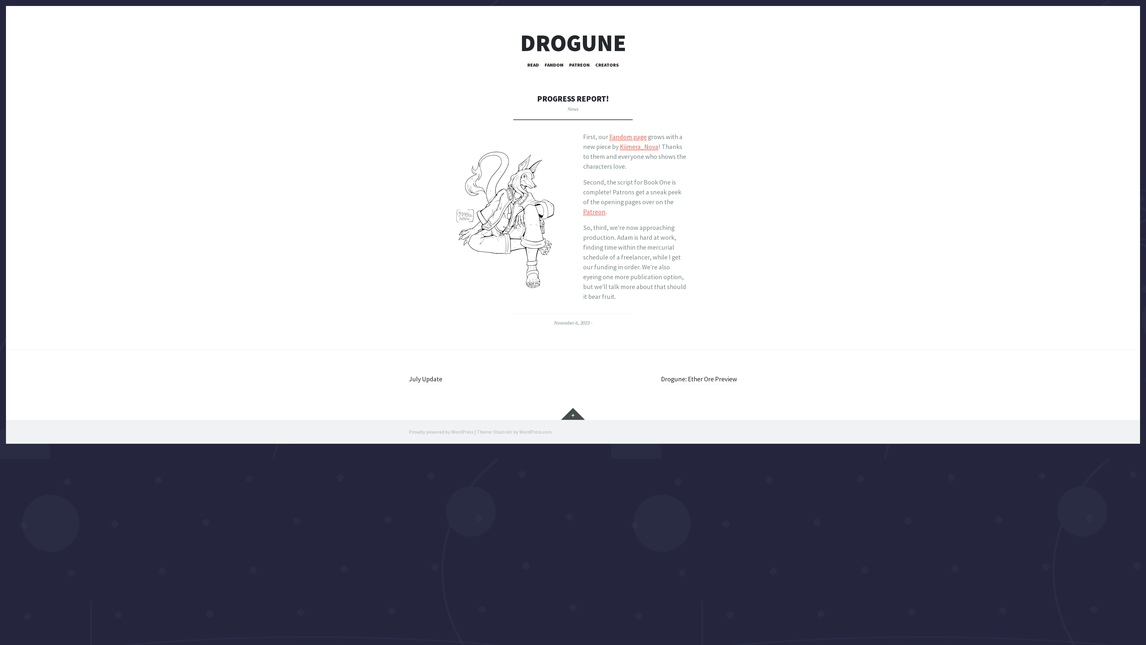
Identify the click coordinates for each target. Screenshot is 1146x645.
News (573, 109)
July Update (425, 379)
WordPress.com (535, 432)
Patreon (579, 65)
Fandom (554, 65)
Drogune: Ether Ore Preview (699, 379)
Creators (607, 65)
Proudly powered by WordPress (441, 432)
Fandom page (628, 137)
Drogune (573, 43)
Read (533, 65)
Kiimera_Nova (639, 146)
